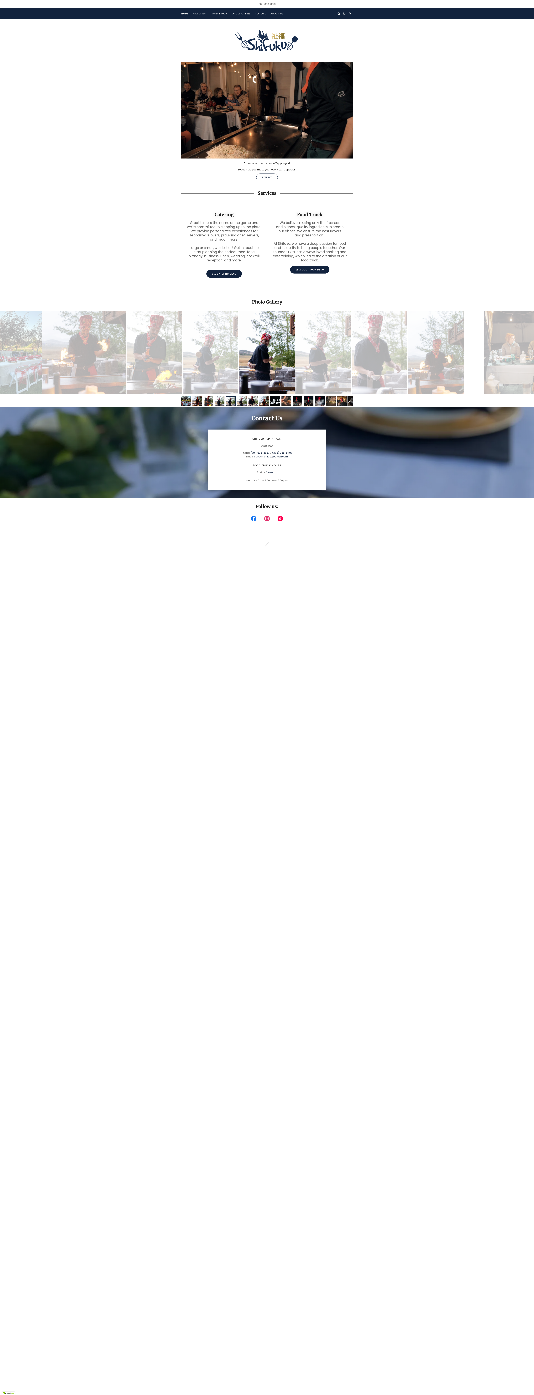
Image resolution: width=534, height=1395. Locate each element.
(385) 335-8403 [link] (282, 453)
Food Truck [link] (219, 13)
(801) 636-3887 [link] (267, 4)
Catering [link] (199, 13)
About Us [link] (276, 13)
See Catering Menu (224, 273)
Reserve (267, 177)
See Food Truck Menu (310, 269)
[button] (344, 14)
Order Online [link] (241, 13)
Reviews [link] (260, 13)
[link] (267, 40)
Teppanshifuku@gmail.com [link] (271, 456)
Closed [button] (270, 472)
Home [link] (185, 13)
